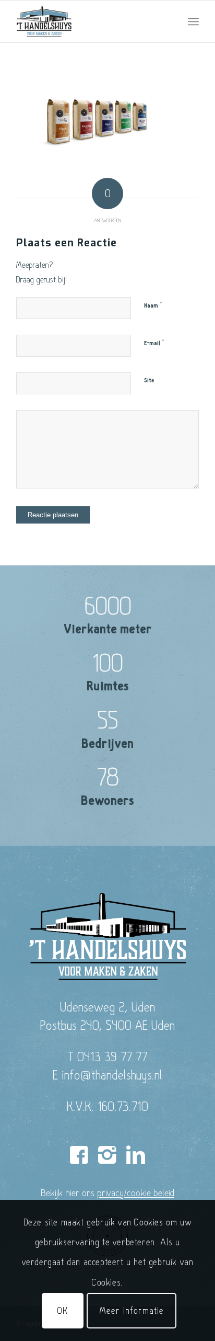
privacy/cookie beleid (135, 1192)
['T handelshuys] (89, 21)
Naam (153, 305)
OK (62, 1310)
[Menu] (193, 21)
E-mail (154, 343)
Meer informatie (131, 1310)
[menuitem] (193, 21)
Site (149, 380)
